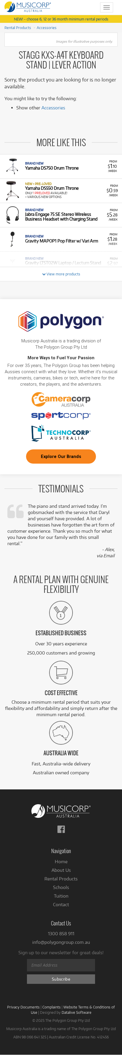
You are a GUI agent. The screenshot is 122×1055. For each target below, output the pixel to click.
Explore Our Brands (61, 456)
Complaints (51, 1007)
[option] (61, 166)
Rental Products (17, 27)
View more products (63, 274)
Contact (61, 904)
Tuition (61, 896)
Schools (61, 887)
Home (61, 861)
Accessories (47, 27)
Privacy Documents (23, 1007)
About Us (61, 870)
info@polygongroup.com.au (61, 942)
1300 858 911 (61, 933)
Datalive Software (77, 1012)
